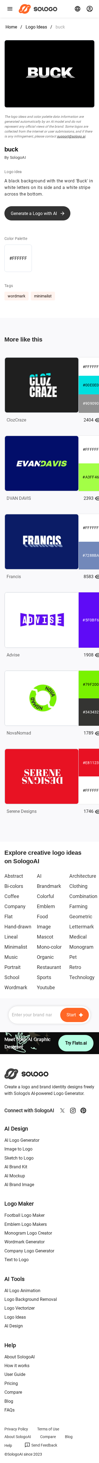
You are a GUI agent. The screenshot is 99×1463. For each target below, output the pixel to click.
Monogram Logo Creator (28, 1233)
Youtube (46, 987)
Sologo (39, 8)
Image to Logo (18, 1149)
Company (15, 906)
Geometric (80, 916)
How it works (16, 1365)
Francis (14, 576)
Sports (44, 977)
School (11, 977)
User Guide (14, 1374)
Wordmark (15, 987)
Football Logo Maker (24, 1215)
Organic (45, 957)
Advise (13, 655)
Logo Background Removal (30, 1299)
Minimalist (15, 947)
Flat (8, 916)
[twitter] (62, 1110)
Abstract (13, 876)
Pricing (11, 1383)
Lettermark (81, 927)
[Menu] (9, 8)
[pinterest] (83, 1110)
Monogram (81, 947)
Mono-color (49, 947)
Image (44, 927)
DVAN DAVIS (19, 498)
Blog (8, 1401)
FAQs (9, 1410)
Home (11, 27)
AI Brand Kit (15, 1166)
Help (8, 1445)
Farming (78, 906)
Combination (83, 896)
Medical (78, 937)
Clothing (78, 886)
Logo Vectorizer (19, 1308)
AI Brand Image (19, 1184)
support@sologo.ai (71, 136)
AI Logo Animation (22, 1290)
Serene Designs (22, 811)
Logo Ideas (36, 27)
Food (42, 916)
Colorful (45, 896)
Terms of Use (48, 1429)
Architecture (82, 876)
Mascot (45, 937)
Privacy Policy (16, 1429)
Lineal (11, 937)
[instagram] (73, 1110)
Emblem (46, 906)
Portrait (12, 967)
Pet (73, 957)
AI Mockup (14, 1175)
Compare (13, 1392)
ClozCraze (16, 420)
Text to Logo (16, 1259)
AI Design (13, 1326)
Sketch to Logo (19, 1158)
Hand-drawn (17, 927)
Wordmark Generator (24, 1241)
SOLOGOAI (31, 1073)
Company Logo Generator (29, 1250)
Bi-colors (13, 886)
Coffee (11, 896)
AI (39, 876)
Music (11, 957)
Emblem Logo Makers (25, 1224)
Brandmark (49, 886)
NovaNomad (19, 733)
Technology (82, 977)
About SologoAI (19, 1356)
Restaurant (49, 967)
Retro (75, 967)
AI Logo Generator (21, 1140)
